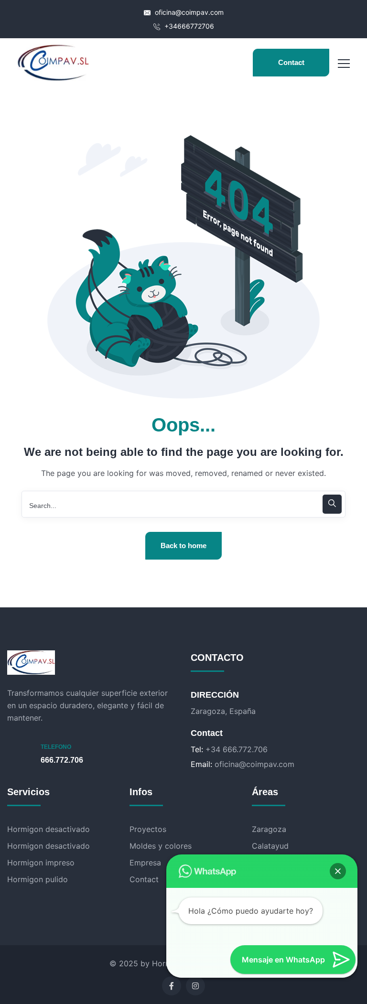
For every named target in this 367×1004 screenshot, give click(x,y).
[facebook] (171, 985)
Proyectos (148, 829)
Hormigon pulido (37, 879)
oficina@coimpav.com (188, 12)
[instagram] (195, 985)
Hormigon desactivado (48, 829)
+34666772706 (188, 26)
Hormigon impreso (41, 862)
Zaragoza (269, 829)
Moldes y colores (161, 846)
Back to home (183, 545)
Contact (291, 62)
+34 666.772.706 (236, 749)
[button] (338, 871)
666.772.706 (62, 760)
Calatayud (270, 846)
